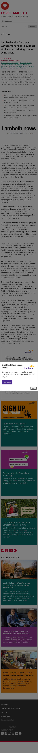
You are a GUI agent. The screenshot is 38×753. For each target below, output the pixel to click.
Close (33, 388)
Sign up (7, 382)
